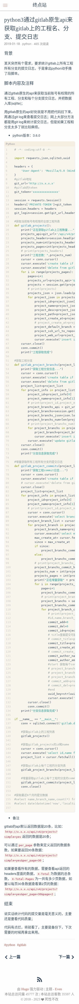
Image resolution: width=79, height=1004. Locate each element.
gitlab (22, 945)
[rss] (39, 980)
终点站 (40, 5)
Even (58, 989)
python (26, 44)
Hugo (25, 989)
